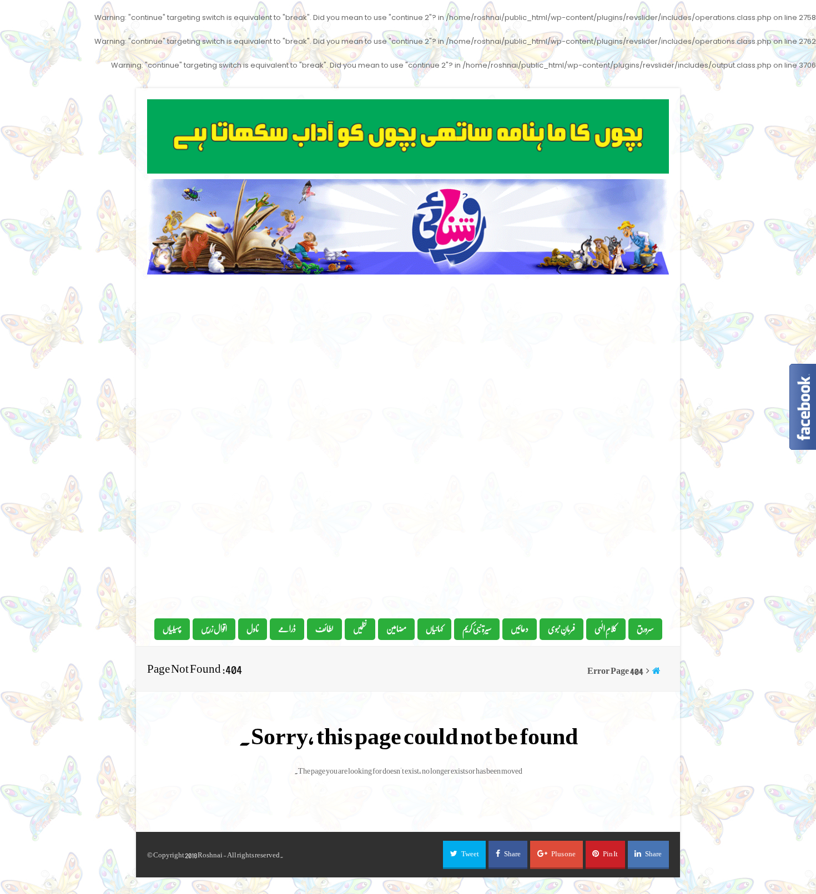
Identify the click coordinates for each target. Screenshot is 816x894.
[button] (464, 855)
